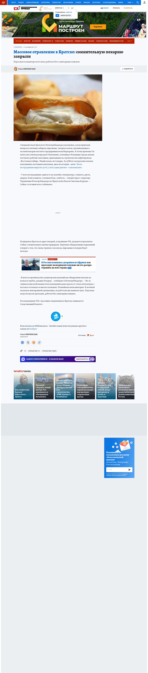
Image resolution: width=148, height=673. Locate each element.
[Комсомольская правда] (25, 8)
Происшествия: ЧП (34, 351)
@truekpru (32, 328)
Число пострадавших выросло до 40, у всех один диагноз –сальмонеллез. (51, 166)
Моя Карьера (36, 41)
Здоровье (96, 2)
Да (57, 15)
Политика (45, 2)
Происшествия (18, 47)
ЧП (25, 351)
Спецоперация (32, 2)
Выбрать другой (66, 15)
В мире (78, 2)
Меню (3, 2)
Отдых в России (102, 41)
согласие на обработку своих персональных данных (116, 474)
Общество (56, 2)
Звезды (86, 2)
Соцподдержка (109, 2)
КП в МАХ (91, 41)
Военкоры (69, 41)
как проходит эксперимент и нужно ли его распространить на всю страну (66, 265)
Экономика (68, 2)
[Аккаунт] (144, 2)
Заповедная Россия (116, 41)
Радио (106, 8)
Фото (13, 2)
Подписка (128, 8)
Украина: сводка (80, 41)
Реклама (116, 8)
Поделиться (128, 69)
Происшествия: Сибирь (49, 351)
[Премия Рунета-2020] (44, 8)
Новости (27, 41)
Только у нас (59, 41)
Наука (120, 2)
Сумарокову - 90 (47, 41)
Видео (21, 2)
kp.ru (92, 335)
